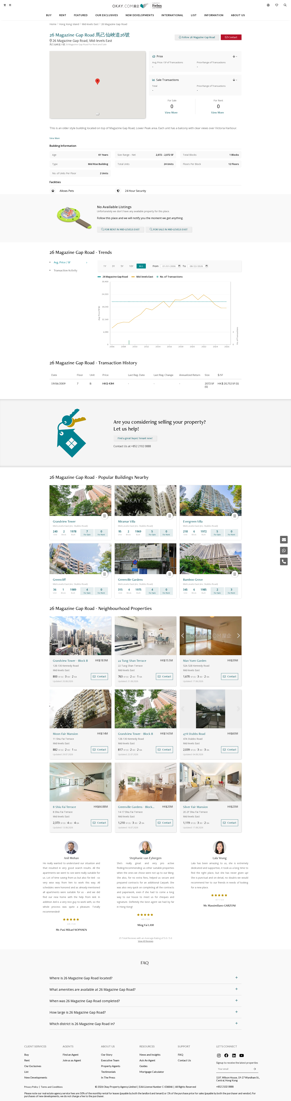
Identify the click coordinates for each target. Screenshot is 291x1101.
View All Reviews (145, 941)
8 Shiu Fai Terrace (64, 807)
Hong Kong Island (69, 24)
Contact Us (184, 1060)
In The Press (108, 1077)
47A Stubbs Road (194, 734)
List (26, 1071)
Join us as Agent (72, 1060)
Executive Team (110, 1060)
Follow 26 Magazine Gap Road (198, 37)
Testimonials (108, 1071)
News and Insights (149, 1054)
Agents (68, 1046)
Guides (143, 1066)
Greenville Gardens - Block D (136, 807)
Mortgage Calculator (151, 1071)
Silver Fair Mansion (195, 807)
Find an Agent (70, 1054)
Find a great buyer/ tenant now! (135, 438)
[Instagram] (218, 1055)
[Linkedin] (233, 1055)
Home (53, 24)
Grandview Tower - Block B (70, 661)
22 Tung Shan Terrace (132, 661)
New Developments (35, 1077)
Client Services (35, 1046)
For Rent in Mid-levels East (122, 229)
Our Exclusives (32, 1066)
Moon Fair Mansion (65, 734)
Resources (147, 1046)
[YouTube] (241, 1055)
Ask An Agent (147, 1060)
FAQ (180, 1054)
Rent (27, 1060)
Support (184, 1046)
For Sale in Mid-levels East (170, 229)
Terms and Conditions (52, 1087)
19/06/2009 (58, 383)
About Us (108, 1046)
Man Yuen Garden (194, 661)
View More (171, 112)
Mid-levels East (90, 24)
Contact (232, 37)
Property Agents (110, 1066)
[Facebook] (226, 1055)
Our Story (106, 1054)
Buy (26, 1054)
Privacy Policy (31, 1087)
